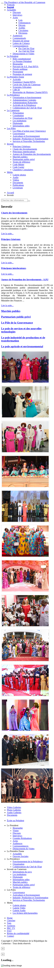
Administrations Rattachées (25, 102)
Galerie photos (19, 175)
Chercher (11, 920)
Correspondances (20, 46)
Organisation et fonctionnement (27, 97)
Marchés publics (20, 157)
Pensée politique (20, 69)
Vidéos (16, 180)
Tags (9, 923)
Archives (11, 925)
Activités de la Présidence (24, 105)
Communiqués (19, 38)
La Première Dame (15, 77)
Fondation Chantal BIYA (24, 82)
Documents (18, 182)
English (10, 7)
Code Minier (18, 164)
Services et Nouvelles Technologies (29, 141)
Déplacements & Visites (23, 848)
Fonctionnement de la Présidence (28, 861)
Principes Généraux (22, 146)
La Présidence (13, 95)
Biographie (18, 64)
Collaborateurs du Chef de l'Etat (27, 108)
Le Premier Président (22, 61)
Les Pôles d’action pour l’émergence (29, 131)
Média (10, 172)
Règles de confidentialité (18, 933)
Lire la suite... (7, 233)
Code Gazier (18, 167)
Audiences (17, 35)
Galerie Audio (19, 910)
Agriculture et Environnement (26, 136)
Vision (16, 830)
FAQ (9, 931)
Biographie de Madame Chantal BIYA (30, 92)
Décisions (22, 33)
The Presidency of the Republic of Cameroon (24, 2)
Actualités (11, 10)
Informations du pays (22, 872)
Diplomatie (18, 123)
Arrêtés (21, 28)
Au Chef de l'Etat (26, 51)
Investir (10, 144)
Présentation (18, 113)
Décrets (21, 25)
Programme (18, 71)
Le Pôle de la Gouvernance (17, 322)
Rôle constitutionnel (22, 59)
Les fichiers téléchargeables (25, 913)
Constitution (18, 115)
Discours (17, 12)
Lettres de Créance (21, 43)
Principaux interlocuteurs (24, 151)
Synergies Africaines (22, 87)
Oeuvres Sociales (20, 856)
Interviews (17, 15)
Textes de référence (21, 162)
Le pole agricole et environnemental (22, 346)
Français (11, 4)
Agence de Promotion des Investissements (32, 154)
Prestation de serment (22, 74)
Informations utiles (21, 126)
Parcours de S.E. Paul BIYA (25, 66)
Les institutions (19, 120)
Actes (15, 17)
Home (10, 918)
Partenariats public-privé (24, 159)
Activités (17, 79)
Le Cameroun (13, 110)
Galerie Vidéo (19, 908)
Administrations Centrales (24, 100)
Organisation (18, 864)
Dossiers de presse (21, 41)
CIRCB (16, 90)
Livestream (18, 187)
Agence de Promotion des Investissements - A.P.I (24, 279)
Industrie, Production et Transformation (30, 139)
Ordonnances (24, 22)
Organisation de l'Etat (22, 118)
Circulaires (23, 30)
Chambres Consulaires (23, 169)
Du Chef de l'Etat (26, 48)
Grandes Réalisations (22, 838)
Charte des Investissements (25, 149)
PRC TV (11, 928)
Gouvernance (19, 133)
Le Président (12, 56)
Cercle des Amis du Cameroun (26, 84)
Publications (18, 185)
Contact (10, 936)
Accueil (10, 192)
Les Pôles (11, 128)
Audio (15, 177)
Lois (20, 20)
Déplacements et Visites (23, 53)
